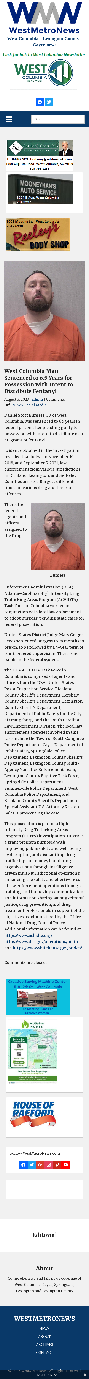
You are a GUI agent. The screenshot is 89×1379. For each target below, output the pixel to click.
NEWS (18, 405)
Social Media (35, 405)
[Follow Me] (49, 101)
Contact (44, 1352)
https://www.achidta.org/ (28, 935)
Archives (44, 1344)
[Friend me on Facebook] (40, 101)
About (44, 1336)
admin (37, 399)
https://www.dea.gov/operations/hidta (41, 941)
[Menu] (9, 119)
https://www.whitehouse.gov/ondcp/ (47, 947)
